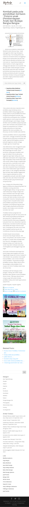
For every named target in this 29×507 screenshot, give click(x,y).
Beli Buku (17, 96)
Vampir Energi (6, 420)
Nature (4, 398)
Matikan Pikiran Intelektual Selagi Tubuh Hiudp (14, 426)
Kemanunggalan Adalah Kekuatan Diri (12, 450)
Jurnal (4, 388)
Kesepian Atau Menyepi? (9, 439)
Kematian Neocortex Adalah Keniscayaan (13, 435)
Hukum (4, 383)
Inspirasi (13, 27)
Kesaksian (5, 391)
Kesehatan (5, 393)
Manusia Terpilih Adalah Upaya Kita (12, 431)
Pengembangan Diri (20, 27)
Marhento (7, 26)
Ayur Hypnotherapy (8, 379)
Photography (6, 402)
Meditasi (5, 395)
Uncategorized (6, 409)
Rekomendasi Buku (8, 405)
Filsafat (5, 381)
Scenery (5, 407)
